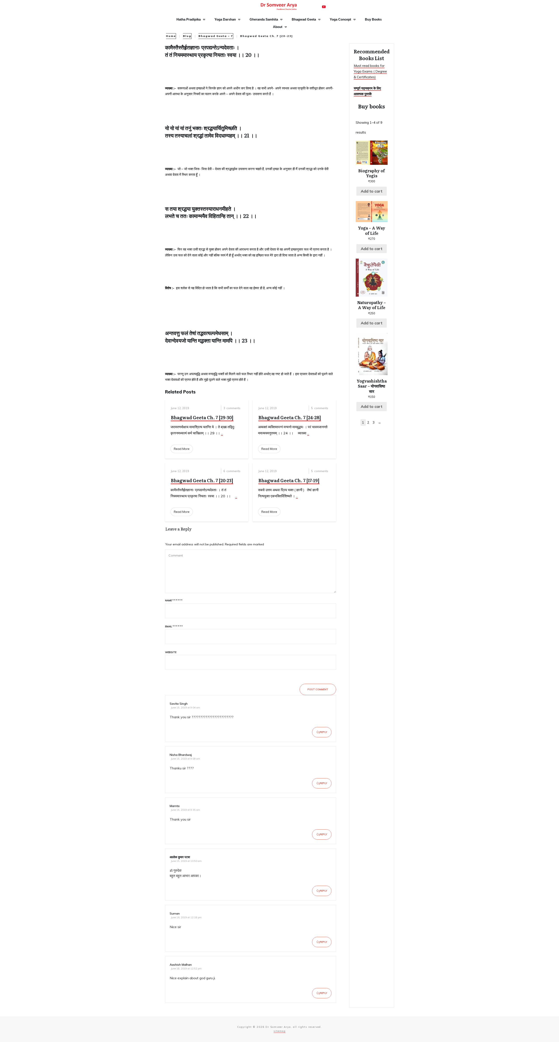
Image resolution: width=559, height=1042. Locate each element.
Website (170, 652)
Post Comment (317, 689)
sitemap (280, 1031)
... (222, 433)
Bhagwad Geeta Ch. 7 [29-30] (202, 417)
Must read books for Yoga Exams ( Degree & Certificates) (370, 71)
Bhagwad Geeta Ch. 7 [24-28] (289, 417)
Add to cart (371, 191)
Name (173, 600)
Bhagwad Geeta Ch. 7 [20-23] (202, 480)
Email (174, 626)
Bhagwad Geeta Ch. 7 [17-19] (288, 480)
